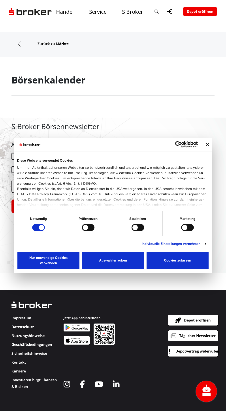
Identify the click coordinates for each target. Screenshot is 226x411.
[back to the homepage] (31, 307)
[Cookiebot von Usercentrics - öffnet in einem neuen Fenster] (178, 144)
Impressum (21, 318)
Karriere (18, 371)
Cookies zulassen (177, 260)
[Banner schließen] (207, 144)
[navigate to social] (67, 384)
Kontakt (18, 362)
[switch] (88, 227)
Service (98, 11)
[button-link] (169, 11)
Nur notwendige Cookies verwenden (48, 260)
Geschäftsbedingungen (31, 344)
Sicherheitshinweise (29, 353)
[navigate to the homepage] (30, 11)
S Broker (132, 11)
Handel (65, 11)
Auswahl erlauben (113, 260)
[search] (156, 11)
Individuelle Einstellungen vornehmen (171, 244)
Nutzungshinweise (28, 335)
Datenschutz (22, 326)
